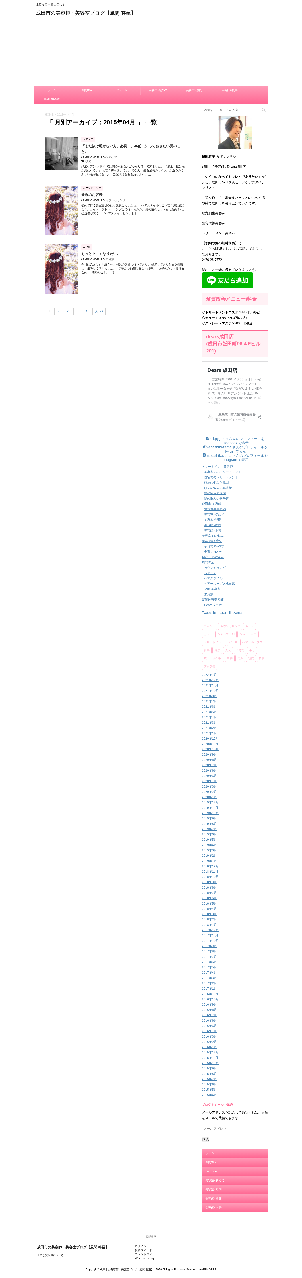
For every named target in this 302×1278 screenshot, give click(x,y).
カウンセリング (115, 200)
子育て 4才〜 (213, 551)
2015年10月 (210, 1063)
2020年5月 (209, 776)
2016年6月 (209, 1020)
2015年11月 (210, 1057)
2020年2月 (209, 791)
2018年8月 (209, 887)
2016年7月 (209, 1015)
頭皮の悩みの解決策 (218, 488)
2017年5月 (209, 967)
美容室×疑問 (194, 90)
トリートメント (214, 642)
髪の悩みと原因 (215, 493)
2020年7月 (209, 765)
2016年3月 (209, 1036)
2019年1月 (209, 861)
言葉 (240, 658)
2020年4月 (209, 781)
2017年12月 (210, 930)
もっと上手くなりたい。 (100, 254)
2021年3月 (209, 722)
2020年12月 (210, 738)
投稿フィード (143, 1250)
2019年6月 (209, 834)
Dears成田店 (213, 605)
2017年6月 (209, 962)
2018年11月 (210, 871)
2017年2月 (209, 983)
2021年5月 (209, 712)
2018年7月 (209, 893)
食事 (261, 658)
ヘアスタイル (213, 578)
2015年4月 (209, 1095)
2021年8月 (209, 696)
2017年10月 (210, 940)
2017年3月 (209, 978)
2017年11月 (210, 935)
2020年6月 (209, 770)
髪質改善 (209, 666)
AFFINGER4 (208, 1269)
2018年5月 (209, 903)
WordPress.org (144, 1258)
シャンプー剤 (226, 634)
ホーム (51, 90)
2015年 (61, 114)
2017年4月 (209, 972)
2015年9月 (209, 1068)
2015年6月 (209, 1084)
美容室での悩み (213, 535)
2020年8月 (209, 760)
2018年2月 (209, 919)
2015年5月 (209, 1089)
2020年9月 (209, 754)
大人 (228, 650)
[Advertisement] (151, 50)
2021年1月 (209, 733)
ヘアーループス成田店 (219, 583)
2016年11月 (210, 994)
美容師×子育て (212, 541)
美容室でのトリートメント (222, 472)
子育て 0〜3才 (214, 546)
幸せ (252, 650)
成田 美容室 (212, 589)
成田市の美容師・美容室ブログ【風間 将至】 (86, 13)
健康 (217, 650)
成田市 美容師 (211, 504)
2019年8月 (209, 823)
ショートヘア (248, 634)
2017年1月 (209, 988)
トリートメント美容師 (217, 466)
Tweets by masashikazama (222, 612)
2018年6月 (209, 898)
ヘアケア (111, 157)
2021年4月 (209, 717)
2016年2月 (209, 1042)
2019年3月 (209, 850)
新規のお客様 (92, 195)
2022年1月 (209, 674)
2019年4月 (209, 845)
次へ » (99, 311)
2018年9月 (209, 882)
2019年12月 (210, 802)
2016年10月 (210, 999)
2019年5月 (209, 839)
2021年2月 (209, 728)
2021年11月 (210, 685)
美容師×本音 (52, 99)
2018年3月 (209, 914)
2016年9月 (209, 1004)
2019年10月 (210, 813)
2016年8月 (209, 1010)
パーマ (233, 642)
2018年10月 (210, 877)
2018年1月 (209, 924)
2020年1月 (209, 797)
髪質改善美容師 (213, 599)
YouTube (122, 90)
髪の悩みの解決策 (216, 498)
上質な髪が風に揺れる (50, 1255)
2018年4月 (209, 909)
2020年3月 (209, 786)
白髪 (230, 658)
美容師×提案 (230, 90)
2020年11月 (210, 744)
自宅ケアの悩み (213, 557)
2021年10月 (210, 690)
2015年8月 (209, 1073)
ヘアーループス (252, 642)
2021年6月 (209, 706)
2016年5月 (209, 1026)
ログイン (140, 1246)
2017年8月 (209, 951)
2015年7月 (209, 1079)
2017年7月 (209, 956)
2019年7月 (209, 829)
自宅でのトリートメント (221, 477)
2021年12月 (210, 680)
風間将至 (87, 90)
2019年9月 (209, 818)
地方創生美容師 (215, 509)
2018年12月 (210, 866)
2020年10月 (210, 749)
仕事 (207, 650)
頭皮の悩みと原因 (216, 482)
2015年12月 (210, 1052)
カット (249, 626)
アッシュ (209, 626)
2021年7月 (209, 701)
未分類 (109, 259)
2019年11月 (210, 807)
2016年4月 (209, 1031)
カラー (208, 634)
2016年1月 (209, 1047)
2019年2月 (209, 855)
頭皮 (88, 161)
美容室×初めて (158, 90)
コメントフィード (146, 1254)
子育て (240, 650)
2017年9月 (209, 946)
